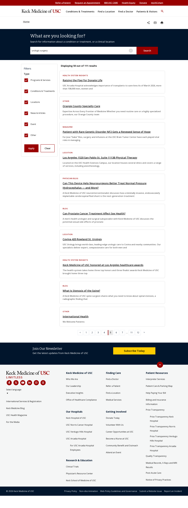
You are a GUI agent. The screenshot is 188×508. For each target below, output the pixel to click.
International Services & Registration (23, 401)
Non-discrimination (88, 491)
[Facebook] (9, 383)
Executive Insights (74, 393)
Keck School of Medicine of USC (81, 480)
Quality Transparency (156, 456)
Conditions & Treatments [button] (80, 11)
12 (138, 332)
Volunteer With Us (115, 424)
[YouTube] (23, 383)
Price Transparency (155, 409)
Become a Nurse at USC (117, 438)
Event (33, 124)
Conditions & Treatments (43, 91)
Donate (143, 2)
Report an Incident (173, 491)
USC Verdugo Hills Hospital (79, 431)
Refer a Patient (63, 2)
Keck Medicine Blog (15, 408)
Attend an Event (113, 452)
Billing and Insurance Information (156, 402)
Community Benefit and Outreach (122, 445)
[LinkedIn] (29, 383)
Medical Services (113, 399)
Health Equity (128, 2)
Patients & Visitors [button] (146, 11)
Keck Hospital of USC (76, 418)
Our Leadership (73, 386)
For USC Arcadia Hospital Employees (82, 447)
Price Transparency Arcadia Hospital (163, 448)
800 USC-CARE (111, 2)
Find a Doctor (112, 379)
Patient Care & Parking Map (159, 386)
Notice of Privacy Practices (158, 479)
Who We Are (72, 379)
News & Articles (38, 113)
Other (33, 135)
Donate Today (113, 418)
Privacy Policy (70, 491)
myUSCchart (157, 2)
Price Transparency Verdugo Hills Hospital (163, 438)
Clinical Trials (72, 466)
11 (131, 332)
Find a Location (113, 393)
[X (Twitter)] (16, 383)
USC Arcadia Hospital (76, 438)
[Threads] (43, 383)
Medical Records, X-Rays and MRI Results (161, 465)
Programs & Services (40, 80)
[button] (162, 9)
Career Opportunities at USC (119, 431)
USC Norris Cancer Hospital (79, 424)
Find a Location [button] (106, 11)
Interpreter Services (155, 379)
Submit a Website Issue (150, 491)
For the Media (12, 422)
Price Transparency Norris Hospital (162, 428)
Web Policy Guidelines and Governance (118, 491)
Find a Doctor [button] (125, 11)
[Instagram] (36, 383)
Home (26, 21)
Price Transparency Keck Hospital (162, 418)
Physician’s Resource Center (79, 473)
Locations (35, 102)
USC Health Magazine (16, 415)
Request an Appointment (87, 2)
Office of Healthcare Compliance (81, 399)
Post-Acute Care (153, 472)
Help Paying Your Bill (156, 393)
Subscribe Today (134, 351)
